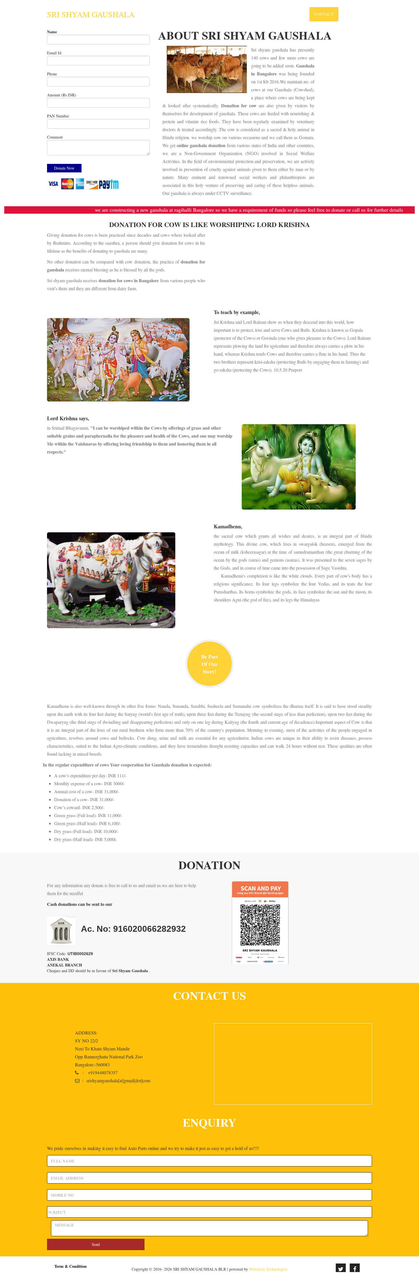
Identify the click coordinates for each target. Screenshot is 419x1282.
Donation (293, 14)
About (238, 14)
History (264, 14)
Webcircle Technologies (268, 1269)
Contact (324, 14)
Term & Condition (70, 1266)
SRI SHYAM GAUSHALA (91, 14)
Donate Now (357, 14)
